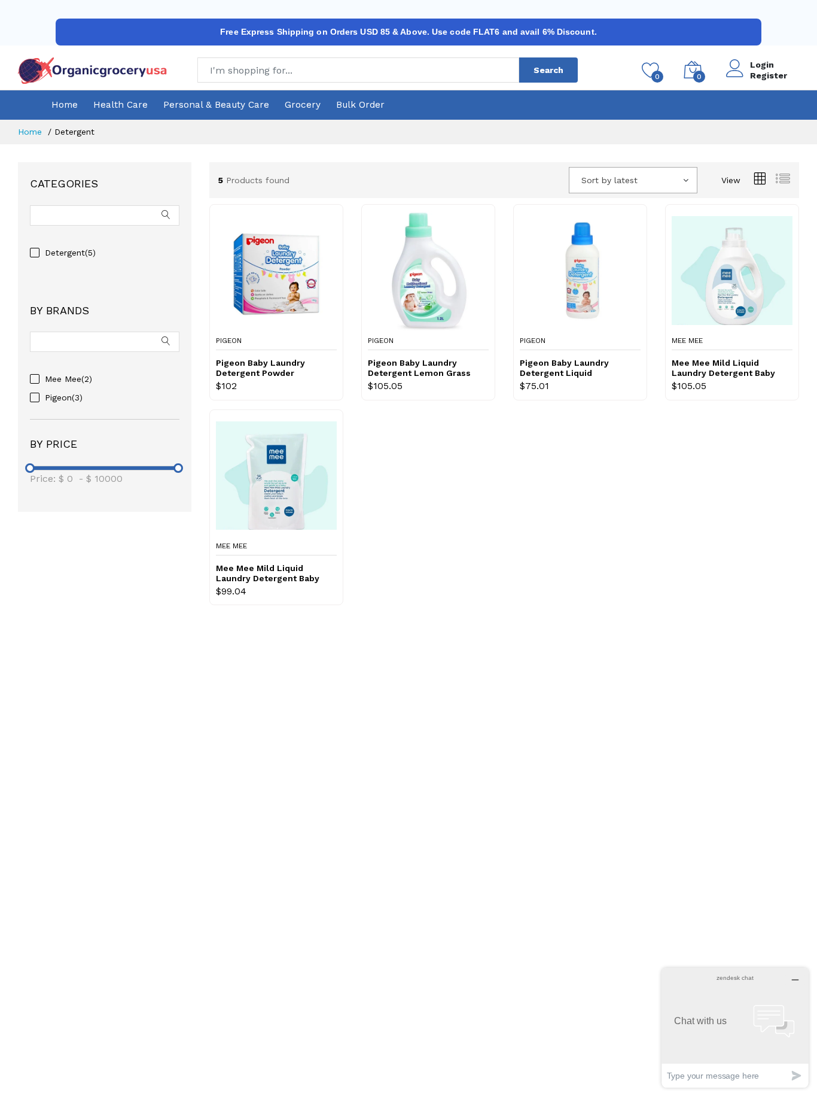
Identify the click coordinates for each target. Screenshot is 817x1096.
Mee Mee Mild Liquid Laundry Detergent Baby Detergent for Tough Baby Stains (271, 573)
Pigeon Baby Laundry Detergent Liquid (564, 368)
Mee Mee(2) (68, 379)
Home (64, 104)
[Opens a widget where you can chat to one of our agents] (735, 1027)
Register (768, 75)
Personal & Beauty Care (216, 104)
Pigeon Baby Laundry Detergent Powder (260, 368)
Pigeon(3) (64, 397)
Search (548, 70)
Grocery (303, 104)
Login (762, 64)
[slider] (30, 468)
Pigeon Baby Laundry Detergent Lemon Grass (419, 368)
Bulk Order (360, 104)
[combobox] (633, 180)
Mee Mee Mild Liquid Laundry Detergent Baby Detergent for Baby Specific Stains (723, 368)
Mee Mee (687, 340)
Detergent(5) (70, 252)
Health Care (120, 104)
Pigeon (229, 340)
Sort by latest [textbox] (609, 180)
